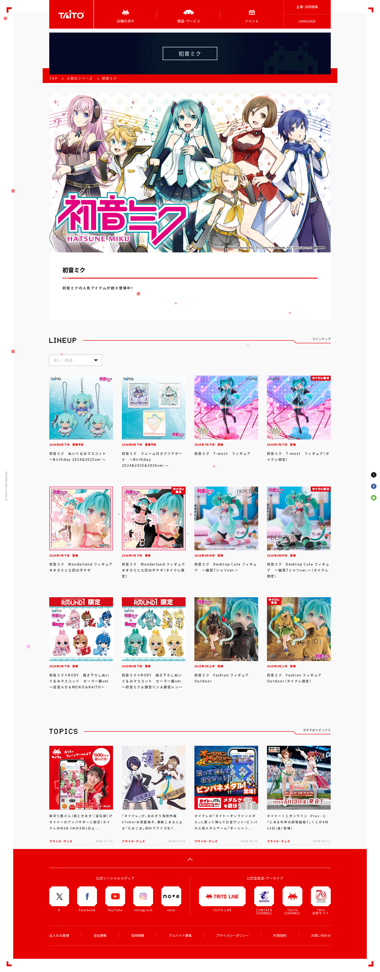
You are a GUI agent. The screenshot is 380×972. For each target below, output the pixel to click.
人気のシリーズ (80, 78)
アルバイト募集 (180, 935)
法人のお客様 (59, 935)
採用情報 (137, 935)
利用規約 (280, 935)
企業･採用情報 (307, 6)
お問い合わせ (321, 935)
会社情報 (100, 935)
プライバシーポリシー (232, 935)
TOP (53, 78)
